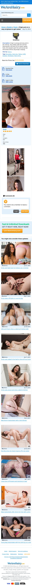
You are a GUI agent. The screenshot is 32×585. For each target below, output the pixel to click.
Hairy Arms (17, 56)
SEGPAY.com (6, 579)
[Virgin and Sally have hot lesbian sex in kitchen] (16, 253)
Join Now (25, 211)
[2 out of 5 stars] (17, 60)
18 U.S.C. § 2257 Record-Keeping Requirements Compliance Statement (16, 557)
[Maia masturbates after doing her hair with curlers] (16, 497)
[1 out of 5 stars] (16, 60)
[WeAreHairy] (16, 563)
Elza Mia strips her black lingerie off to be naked (15, 451)
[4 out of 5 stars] (21, 60)
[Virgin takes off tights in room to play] (16, 283)
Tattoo (20, 54)
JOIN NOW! (27, 20)
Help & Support (12, 551)
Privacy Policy (5, 554)
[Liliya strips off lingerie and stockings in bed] (16, 466)
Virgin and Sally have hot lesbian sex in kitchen (14, 268)
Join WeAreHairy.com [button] (12, 231)
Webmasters (13, 554)
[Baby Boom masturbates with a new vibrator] (16, 405)
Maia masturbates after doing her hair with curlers (15, 512)
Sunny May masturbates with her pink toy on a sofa (16, 542)
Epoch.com (11, 576)
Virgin (15, 27)
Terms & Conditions (23, 551)
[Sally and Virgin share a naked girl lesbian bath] (16, 314)
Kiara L (10, 52)
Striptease (10, 56)
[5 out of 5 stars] (23, 60)
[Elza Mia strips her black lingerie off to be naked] (16, 436)
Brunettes (9, 54)
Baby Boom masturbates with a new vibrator (14, 420)
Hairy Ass (15, 54)
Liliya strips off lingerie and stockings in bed (14, 481)
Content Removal (16, 580)
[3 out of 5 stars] (19, 60)
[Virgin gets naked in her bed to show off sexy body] (16, 344)
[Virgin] (16, 106)
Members (20, 554)
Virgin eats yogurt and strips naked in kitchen (14, 390)
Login (16, 211)
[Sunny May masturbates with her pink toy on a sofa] (16, 527)
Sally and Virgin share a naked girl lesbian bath (15, 329)
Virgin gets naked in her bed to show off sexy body (16, 359)
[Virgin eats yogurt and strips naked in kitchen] (16, 375)
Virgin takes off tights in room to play (12, 298)
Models (9, 27)
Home (3, 27)
